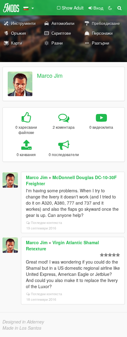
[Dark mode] (110, 7)
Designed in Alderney (23, 322)
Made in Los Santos (21, 328)
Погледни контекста (46, 222)
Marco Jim (50, 75)
